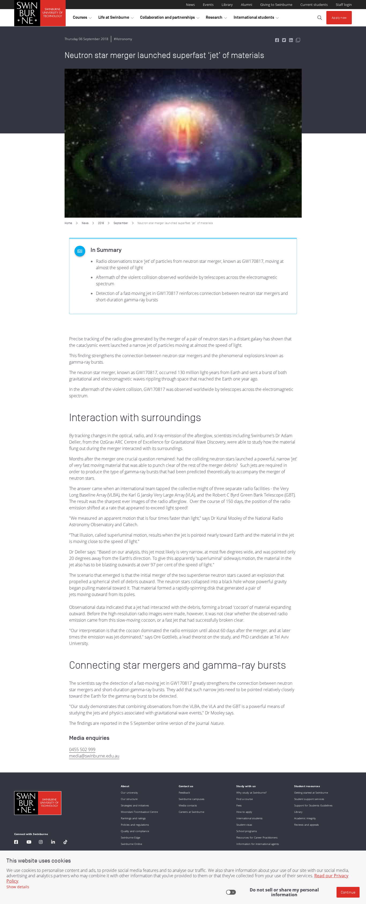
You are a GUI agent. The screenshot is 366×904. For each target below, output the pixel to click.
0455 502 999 (82, 749)
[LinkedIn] (53, 843)
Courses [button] (82, 18)
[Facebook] (16, 843)
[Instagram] (41, 843)
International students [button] (256, 18)
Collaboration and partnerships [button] (169, 18)
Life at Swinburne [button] (116, 18)
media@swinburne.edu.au (94, 756)
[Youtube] (29, 843)
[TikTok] (65, 843)
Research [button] (216, 18)
